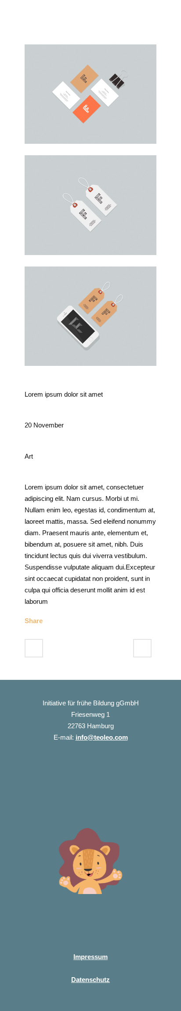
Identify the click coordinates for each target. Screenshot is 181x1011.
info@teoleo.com (102, 737)
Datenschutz (90, 979)
